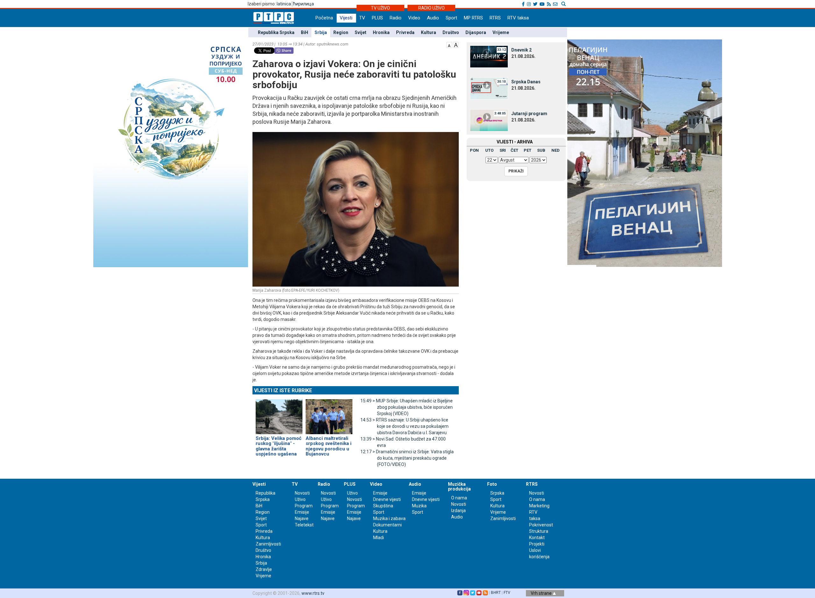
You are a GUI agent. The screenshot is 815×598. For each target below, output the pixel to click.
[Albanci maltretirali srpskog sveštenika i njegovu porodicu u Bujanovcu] (329, 413)
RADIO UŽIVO (431, 7)
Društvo (451, 32)
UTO (489, 150)
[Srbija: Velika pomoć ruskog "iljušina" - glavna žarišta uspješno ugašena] (279, 413)
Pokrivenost (541, 524)
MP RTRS (473, 18)
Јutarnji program (529, 113)
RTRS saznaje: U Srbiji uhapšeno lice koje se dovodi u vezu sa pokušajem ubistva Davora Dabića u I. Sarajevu (404, 426)
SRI (503, 150)
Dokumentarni (387, 524)
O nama (459, 497)
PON (474, 150)
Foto (492, 484)
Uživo (300, 499)
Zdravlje (264, 569)
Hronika (381, 32)
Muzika (419, 505)
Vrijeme (501, 32)
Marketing (539, 505)
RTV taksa (518, 18)
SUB (541, 150)
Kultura (428, 32)
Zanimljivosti (268, 543)
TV (362, 18)
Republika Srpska (276, 32)
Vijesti (346, 18)
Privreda (405, 32)
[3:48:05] (489, 119)
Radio (395, 18)
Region (340, 32)
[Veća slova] (456, 44)
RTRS (495, 18)
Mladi (378, 537)
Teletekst (304, 524)
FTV (507, 592)
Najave (301, 518)
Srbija (321, 32)
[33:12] (489, 56)
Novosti (302, 493)
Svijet (360, 32)
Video (414, 18)
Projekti (536, 543)
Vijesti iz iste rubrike (283, 390)
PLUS (377, 18)
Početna (324, 18)
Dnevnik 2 (521, 49)
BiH (304, 32)
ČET (514, 150)
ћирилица (303, 3)
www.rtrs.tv (312, 593)
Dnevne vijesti (387, 499)
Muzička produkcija (459, 486)
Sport (451, 18)
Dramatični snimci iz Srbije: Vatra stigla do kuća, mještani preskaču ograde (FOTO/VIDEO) (407, 458)
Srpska (497, 493)
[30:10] (489, 88)
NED (555, 150)
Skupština (383, 505)
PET (527, 150)
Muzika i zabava (389, 518)
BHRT (496, 592)
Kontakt (537, 537)
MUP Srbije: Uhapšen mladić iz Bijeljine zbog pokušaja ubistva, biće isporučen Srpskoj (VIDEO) (406, 407)
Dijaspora (475, 32)
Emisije (302, 512)
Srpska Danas (526, 81)
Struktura (538, 531)
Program (304, 505)
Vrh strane (542, 593)
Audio (433, 18)
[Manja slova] (449, 44)
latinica (284, 3)
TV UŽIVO (380, 7)
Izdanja (458, 510)
